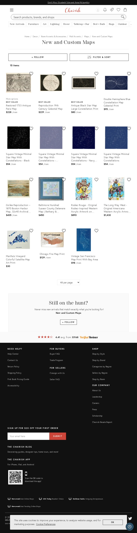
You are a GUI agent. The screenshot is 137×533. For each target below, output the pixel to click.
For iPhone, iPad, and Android (21, 464)
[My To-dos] (105, 10)
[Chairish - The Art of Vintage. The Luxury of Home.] (72, 10)
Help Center (13, 354)
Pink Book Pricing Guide (18, 379)
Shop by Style (98, 354)
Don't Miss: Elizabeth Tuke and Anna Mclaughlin (68, 2)
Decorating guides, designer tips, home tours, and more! (33, 452)
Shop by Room (98, 379)
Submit (57, 436)
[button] (11, 10)
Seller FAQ (54, 379)
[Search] (122, 17)
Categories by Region (102, 366)
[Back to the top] (130, 515)
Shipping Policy (14, 373)
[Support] (130, 527)
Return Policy (13, 366)
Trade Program (56, 360)
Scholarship (97, 416)
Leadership (97, 396)
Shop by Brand (98, 360)
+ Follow (38, 57)
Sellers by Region (100, 373)
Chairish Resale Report (102, 422)
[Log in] (98, 10)
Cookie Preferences (45, 524)
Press (94, 409)
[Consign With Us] (111, 10)
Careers (95, 403)
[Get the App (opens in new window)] (15, 477)
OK (113, 522)
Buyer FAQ (54, 354)
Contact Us (13, 360)
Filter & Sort (102, 57)
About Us (96, 390)
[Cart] (125, 10)
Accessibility (13, 385)
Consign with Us (57, 373)
